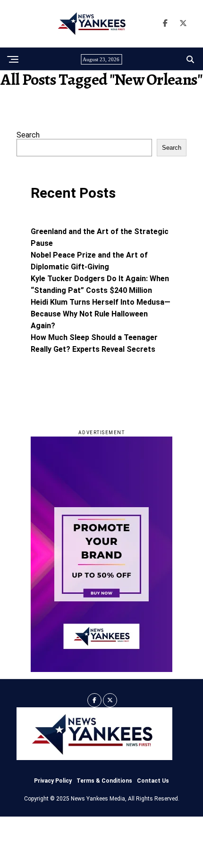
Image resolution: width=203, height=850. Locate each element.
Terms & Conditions (104, 780)
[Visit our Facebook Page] (165, 23)
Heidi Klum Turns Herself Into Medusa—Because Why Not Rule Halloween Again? (100, 314)
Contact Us (153, 780)
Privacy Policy (53, 780)
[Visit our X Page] (182, 23)
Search (28, 134)
